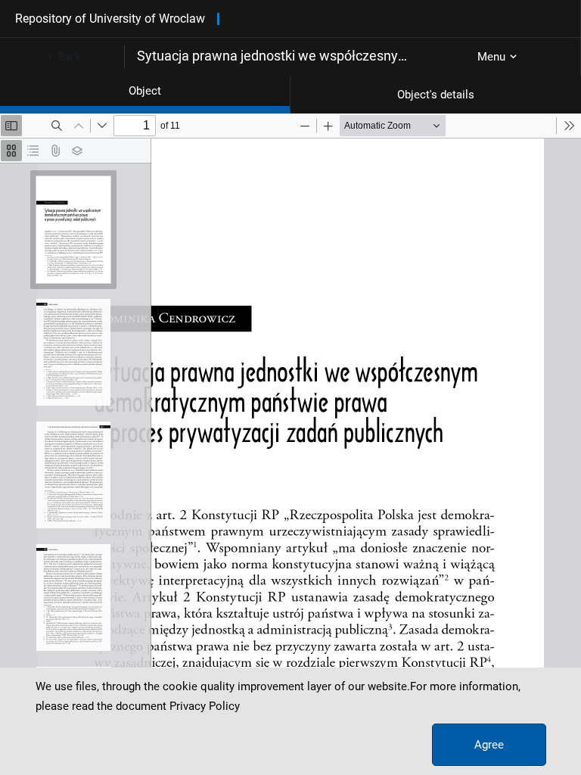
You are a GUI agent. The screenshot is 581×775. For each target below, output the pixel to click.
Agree (489, 745)
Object (145, 91)
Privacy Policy (204, 706)
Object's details (435, 94)
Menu (491, 57)
